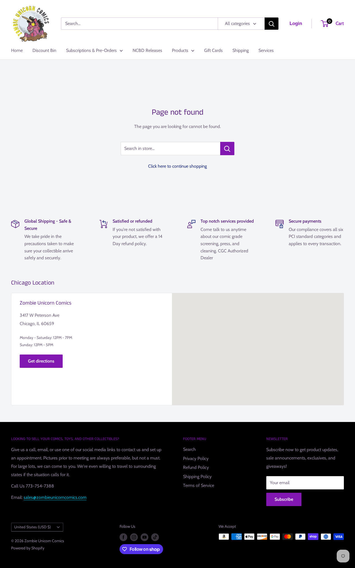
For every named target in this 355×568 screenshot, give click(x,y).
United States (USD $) (32, 527)
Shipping (240, 50)
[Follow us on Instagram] (134, 537)
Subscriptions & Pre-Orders (91, 50)
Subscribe (284, 499)
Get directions (41, 361)
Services (266, 50)
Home (17, 50)
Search (189, 449)
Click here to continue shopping (177, 166)
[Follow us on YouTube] (144, 537)
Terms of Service (198, 485)
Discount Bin (44, 50)
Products (180, 50)
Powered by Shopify (27, 548)
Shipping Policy (197, 476)
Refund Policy (196, 467)
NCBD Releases (147, 50)
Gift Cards (213, 50)
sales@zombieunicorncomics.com (55, 497)
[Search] (271, 23)
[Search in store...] (227, 148)
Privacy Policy (196, 458)
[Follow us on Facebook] (123, 537)
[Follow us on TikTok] (155, 537)
